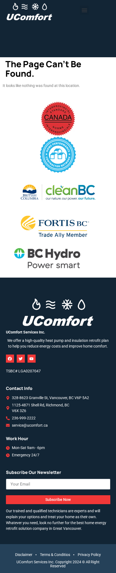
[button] (84, 10)
